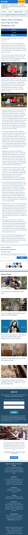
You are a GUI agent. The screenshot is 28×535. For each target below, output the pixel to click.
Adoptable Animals (18, 11)
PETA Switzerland (18, 516)
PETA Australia (14, 518)
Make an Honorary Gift (10, 506)
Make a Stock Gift (19, 506)
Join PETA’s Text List (18, 482)
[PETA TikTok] (15, 266)
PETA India (8, 518)
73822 (8, 252)
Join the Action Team (11, 490)
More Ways (14, 510)
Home (2, 14)
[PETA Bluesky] (18, 266)
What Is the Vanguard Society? (17, 507)
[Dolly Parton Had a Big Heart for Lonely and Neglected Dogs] (14, 353)
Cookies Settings (19, 533)
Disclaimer (8, 530)
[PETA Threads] (21, 266)
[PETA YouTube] (7, 266)
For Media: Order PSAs (9, 498)
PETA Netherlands (9, 516)
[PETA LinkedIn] (12, 266)
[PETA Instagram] (20, 264)
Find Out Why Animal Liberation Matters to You (14, 479)
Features (4, 11)
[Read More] (14, 443)
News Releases (16, 496)
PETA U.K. (7, 515)
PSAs (21, 496)
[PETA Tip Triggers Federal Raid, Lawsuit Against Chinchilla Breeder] (14, 308)
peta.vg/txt (21, 253)
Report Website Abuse (10, 533)
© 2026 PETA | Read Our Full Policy (11, 527)
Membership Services (9, 509)
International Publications (17, 484)
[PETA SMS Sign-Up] (10, 266)
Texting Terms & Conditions (16, 530)
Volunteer (13, 481)
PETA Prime (19, 481)
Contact (7, 528)
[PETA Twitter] (17, 264)
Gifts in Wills (7, 507)
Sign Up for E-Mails (9, 482)
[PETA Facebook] (14, 264)
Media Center (8, 496)
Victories (8, 481)
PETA (4, 252)
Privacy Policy (10, 531)
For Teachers (14, 491)
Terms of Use (17, 531)
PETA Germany (19, 515)
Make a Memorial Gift (18, 504)
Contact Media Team (19, 498)
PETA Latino (18, 519)
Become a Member (17, 503)
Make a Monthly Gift (9, 504)
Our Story (12, 478)
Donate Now (9, 503)
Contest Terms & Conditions (16, 528)
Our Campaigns (17, 489)
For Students (18, 490)
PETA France (13, 515)
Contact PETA (8, 484)
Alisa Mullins (14, 38)
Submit (14, 412)
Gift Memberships (18, 509)
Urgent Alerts (10, 489)
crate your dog (16, 203)
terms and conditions (13, 417)
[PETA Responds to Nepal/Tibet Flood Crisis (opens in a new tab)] (14, 286)
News (5, 14)
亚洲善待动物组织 (11, 519)
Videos (10, 11)
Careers (16, 478)
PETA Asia (20, 518)
